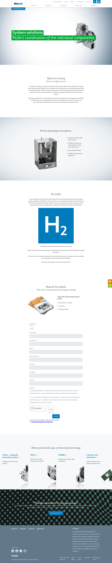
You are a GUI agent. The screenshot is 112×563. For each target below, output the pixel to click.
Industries (23, 528)
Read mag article (55, 513)
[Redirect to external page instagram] (25, 551)
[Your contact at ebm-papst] (110, 281)
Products (14, 528)
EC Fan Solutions (57, 1)
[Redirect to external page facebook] (21, 551)
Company (31, 528)
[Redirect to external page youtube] (17, 551)
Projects (72, 1)
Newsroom (40, 528)
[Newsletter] (110, 285)
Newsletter (88, 557)
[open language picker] (99, 1)
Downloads (80, 1)
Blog (66, 1)
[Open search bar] (94, 1)
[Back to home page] (18, 5)
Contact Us (89, 1)
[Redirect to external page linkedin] (12, 551)
